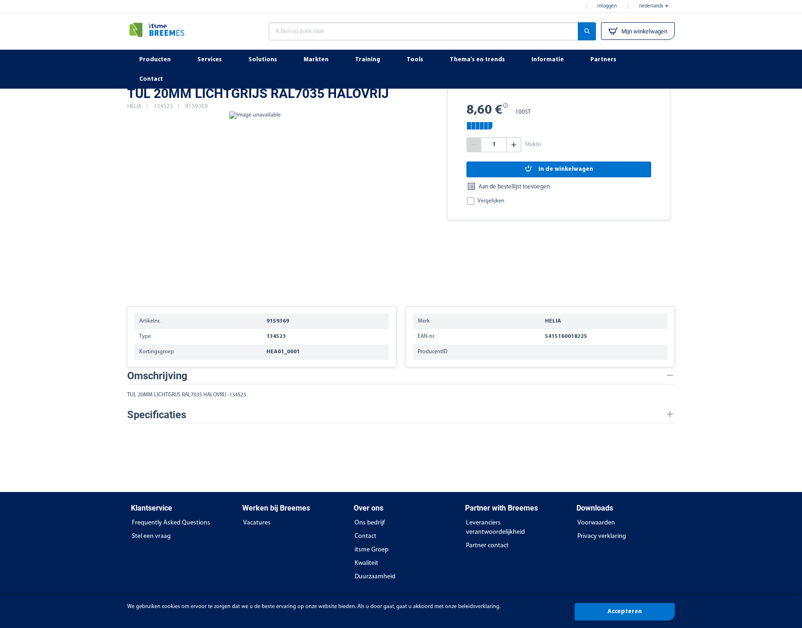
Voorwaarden (596, 522)
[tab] (401, 375)
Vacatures (257, 522)
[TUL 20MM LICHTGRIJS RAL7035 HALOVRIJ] (254, 204)
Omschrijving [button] (157, 376)
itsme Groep (371, 549)
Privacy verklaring (601, 536)
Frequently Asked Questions (171, 522)
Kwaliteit (366, 563)
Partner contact (487, 545)
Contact (365, 536)
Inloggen (607, 6)
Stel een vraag (151, 536)
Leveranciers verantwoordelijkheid (495, 527)
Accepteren (625, 612)
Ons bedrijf (370, 522)
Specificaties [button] (156, 415)
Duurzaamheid (375, 576)
